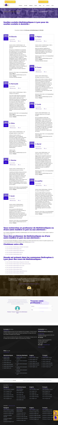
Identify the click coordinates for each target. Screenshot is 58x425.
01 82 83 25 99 (10, 1)
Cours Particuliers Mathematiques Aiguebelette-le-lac (16, 271)
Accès (53, 5)
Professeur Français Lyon (47, 419)
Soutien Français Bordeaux (47, 364)
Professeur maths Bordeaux (22, 418)
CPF (43, 5)
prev (9, 311)
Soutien (25, 5)
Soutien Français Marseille (47, 363)
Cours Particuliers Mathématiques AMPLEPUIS (15, 250)
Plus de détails (12, 39)
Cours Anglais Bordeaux (34, 396)
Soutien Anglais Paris (33, 359)
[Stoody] (7, 5)
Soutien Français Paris (46, 359)
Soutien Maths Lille (7, 362)
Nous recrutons (43, 1)
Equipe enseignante (41, 380)
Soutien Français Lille (46, 361)
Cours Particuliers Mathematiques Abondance (15, 272)
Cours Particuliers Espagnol (9, 389)
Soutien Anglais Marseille (34, 363)
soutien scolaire (11, 24)
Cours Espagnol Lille (7, 393)
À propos (20, 5)
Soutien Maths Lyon (7, 368)
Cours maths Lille (19, 394)
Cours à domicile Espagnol (9, 410)
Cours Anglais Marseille (33, 394)
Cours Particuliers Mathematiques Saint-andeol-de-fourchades (18, 263)
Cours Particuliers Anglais (34, 389)
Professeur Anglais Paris (34, 411)
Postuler (32, 242)
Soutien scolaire (29, 380)
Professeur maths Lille (20, 414)
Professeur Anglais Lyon (34, 419)
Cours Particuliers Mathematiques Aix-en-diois (15, 265)
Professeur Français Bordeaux (48, 417)
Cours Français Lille (46, 393)
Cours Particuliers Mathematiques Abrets (14, 267)
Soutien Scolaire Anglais (33, 357)
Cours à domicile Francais (47, 410)
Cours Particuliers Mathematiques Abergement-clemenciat (17, 261)
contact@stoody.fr (46, 344)
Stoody (24, 380)
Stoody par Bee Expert (8, 380)
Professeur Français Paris (47, 411)
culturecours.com (11, 405)
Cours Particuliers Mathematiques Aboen (14, 269)
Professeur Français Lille (47, 413)
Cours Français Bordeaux (47, 396)
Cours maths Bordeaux (20, 397)
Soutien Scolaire (33, 11)
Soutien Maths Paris (7, 360)
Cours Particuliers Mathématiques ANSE (14, 254)
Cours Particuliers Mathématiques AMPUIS (14, 252)
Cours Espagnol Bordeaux (9, 396)
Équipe (36, 5)
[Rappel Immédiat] (55, 414)
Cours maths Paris (20, 392)
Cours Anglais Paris (33, 391)
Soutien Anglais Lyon (33, 366)
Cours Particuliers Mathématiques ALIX (13, 248)
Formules (31, 5)
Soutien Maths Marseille (8, 364)
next (22, 311)
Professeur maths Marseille (21, 416)
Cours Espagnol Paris (8, 391)
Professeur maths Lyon (21, 420)
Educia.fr (10, 385)
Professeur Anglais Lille (33, 413)
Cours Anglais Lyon (33, 398)
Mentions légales (41, 347)
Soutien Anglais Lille (33, 361)
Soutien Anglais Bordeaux (34, 364)
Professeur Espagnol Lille (8, 413)
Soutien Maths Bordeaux (8, 366)
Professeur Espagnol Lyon (9, 421)
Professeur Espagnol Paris (9, 411)
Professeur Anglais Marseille (34, 415)
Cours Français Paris (46, 391)
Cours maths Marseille (20, 396)
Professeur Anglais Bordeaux (35, 417)
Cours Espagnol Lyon (8, 398)
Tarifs (40, 5)
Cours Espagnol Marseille (8, 394)
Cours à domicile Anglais (34, 410)
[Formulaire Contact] (55, 420)
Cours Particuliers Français (47, 389)
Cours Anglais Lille (32, 393)
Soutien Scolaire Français (47, 357)
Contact (48, 5)
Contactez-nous (9, 233)
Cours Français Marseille (47, 394)
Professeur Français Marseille (48, 415)
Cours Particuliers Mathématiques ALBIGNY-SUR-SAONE (17, 247)
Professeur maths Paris (21, 413)
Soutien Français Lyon (46, 366)
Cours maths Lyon (20, 399)
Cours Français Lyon (46, 398)
